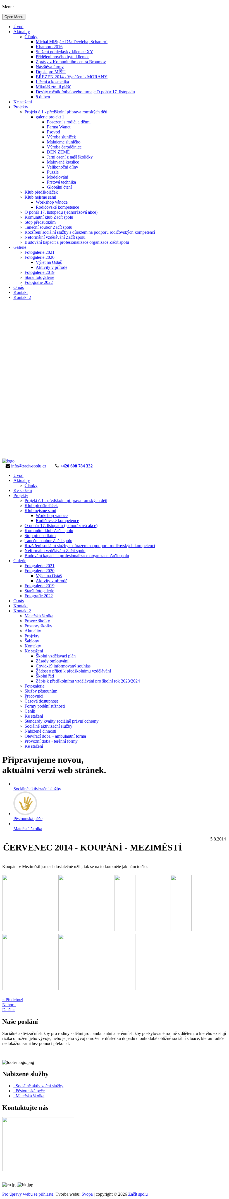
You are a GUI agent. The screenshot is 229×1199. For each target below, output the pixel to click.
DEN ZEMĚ (58, 152)
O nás (18, 287)
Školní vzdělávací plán (56, 656)
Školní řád (45, 676)
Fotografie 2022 (39, 282)
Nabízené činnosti (40, 731)
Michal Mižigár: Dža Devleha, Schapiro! (72, 41)
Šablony (32, 641)
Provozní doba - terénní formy (51, 741)
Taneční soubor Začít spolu (48, 227)
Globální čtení (59, 187)
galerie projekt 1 (50, 116)
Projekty (20, 106)
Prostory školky (38, 625)
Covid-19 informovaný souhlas (63, 666)
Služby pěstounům (41, 691)
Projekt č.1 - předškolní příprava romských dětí (66, 111)
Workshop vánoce (52, 202)
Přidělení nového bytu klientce (62, 56)
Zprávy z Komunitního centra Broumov (71, 61)
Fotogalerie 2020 (39, 257)
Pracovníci (34, 696)
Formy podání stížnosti (45, 706)
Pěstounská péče (29, 1090)
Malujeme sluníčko (63, 142)
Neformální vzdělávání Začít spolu (55, 237)
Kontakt (20, 292)
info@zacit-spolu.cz (28, 466)
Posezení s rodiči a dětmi (68, 122)
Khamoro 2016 (49, 46)
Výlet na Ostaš (49, 262)
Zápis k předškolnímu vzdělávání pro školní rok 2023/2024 (88, 681)
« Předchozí (12, 999)
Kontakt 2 (22, 297)
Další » (8, 1009)
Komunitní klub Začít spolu (49, 217)
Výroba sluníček (61, 137)
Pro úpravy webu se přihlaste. (28, 1194)
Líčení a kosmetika (52, 81)
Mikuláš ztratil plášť (53, 86)
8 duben (43, 96)
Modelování (57, 177)
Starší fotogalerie (39, 277)
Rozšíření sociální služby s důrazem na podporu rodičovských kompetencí (90, 232)
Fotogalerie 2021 (39, 252)
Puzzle (53, 172)
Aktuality (21, 31)
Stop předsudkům (40, 222)
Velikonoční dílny (62, 167)
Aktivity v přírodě (51, 267)
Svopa (87, 1194)
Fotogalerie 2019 (39, 272)
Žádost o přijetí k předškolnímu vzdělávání (73, 671)
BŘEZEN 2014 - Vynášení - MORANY (72, 76)
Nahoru (9, 1004)
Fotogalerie (34, 686)
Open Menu (13, 17)
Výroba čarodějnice (64, 147)
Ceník (30, 711)
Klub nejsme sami (40, 197)
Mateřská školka (39, 615)
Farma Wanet (58, 127)
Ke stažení (22, 101)
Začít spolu (138, 1194)
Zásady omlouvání (52, 661)
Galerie (19, 247)
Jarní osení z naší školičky (70, 157)
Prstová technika (61, 182)
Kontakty (33, 646)
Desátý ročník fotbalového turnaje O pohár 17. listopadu (85, 91)
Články (31, 36)
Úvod (18, 26)
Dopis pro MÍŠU (51, 71)
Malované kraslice (63, 162)
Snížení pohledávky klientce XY (64, 51)
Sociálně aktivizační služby (48, 726)
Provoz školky (37, 620)
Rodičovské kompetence (57, 207)
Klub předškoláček (41, 192)
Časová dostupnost (41, 701)
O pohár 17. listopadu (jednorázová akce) (61, 212)
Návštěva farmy (50, 66)
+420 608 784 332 (76, 466)
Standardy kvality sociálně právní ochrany (62, 721)
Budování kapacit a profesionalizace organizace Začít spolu (77, 242)
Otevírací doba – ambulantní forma (55, 736)
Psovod (53, 132)
